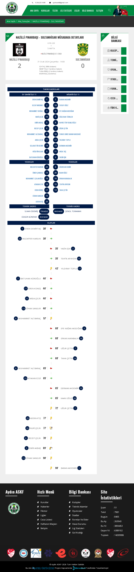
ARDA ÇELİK (39, 139)
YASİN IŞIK (62, 157)
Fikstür (44, 511)
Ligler (43, 515)
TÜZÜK (55, 10)
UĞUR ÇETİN (63, 128)
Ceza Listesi (46, 520)
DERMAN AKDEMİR (65, 145)
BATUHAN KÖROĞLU (36, 157)
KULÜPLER (114, 50)
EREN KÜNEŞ (39, 190)
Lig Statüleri (78, 528)
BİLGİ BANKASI (88, 10)
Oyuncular (77, 511)
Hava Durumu (79, 524)
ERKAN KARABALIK (65, 178)
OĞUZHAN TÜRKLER (66, 116)
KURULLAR (45, 10)
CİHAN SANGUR (38, 195)
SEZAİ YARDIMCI (37, 105)
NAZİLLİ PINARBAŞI (19, 59)
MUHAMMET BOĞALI (36, 111)
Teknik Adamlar (80, 507)
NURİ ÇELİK (39, 116)
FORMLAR (114, 88)
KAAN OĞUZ (63, 172)
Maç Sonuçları (24, 21)
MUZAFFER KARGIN (36, 167)
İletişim (44, 528)
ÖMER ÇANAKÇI (38, 172)
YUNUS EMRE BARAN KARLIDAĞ (69, 134)
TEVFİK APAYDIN (64, 184)
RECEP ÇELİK (38, 128)
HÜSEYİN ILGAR (38, 151)
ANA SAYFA (34, 10)
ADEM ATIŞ (39, 201)
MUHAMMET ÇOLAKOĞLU (34, 178)
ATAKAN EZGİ (38, 184)
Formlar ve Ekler (80, 520)
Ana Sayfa (11, 21)
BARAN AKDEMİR (65, 99)
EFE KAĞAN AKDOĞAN (66, 111)
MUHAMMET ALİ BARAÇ (35, 134)
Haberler (45, 507)
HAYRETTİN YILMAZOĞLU (67, 122)
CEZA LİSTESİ (114, 98)
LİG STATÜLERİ (66, 10)
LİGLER (77, 10)
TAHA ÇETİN (63, 190)
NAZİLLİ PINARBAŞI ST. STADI (52, 53)
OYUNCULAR (114, 69)
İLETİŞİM (99, 10)
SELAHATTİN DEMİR (36, 145)
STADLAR (114, 79)
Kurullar (45, 502)
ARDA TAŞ (62, 151)
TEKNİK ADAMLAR (114, 60)
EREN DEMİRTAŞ (37, 99)
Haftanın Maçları (49, 524)
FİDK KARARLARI (114, 107)
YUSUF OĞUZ (63, 105)
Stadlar (75, 515)
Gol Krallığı (77, 533)
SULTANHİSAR (83, 59)
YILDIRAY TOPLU (65, 139)
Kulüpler (76, 502)
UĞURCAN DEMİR (65, 167)
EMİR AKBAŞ (39, 122)
